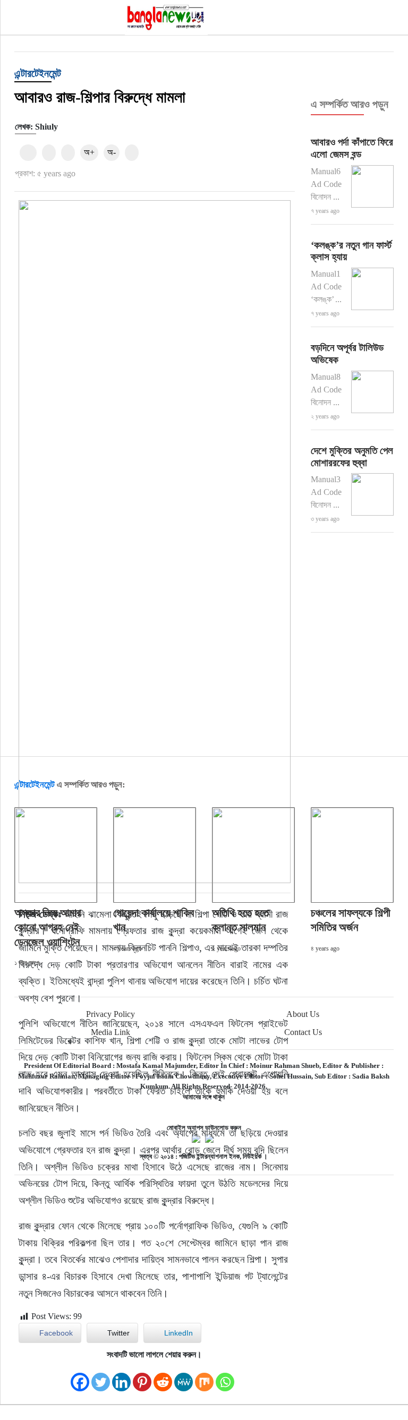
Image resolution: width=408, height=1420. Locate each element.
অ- (111, 152)
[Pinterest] (142, 1376)
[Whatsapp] (225, 1376)
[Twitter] (100, 1376)
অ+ (89, 152)
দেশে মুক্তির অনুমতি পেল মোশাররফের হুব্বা (352, 456)
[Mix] (204, 1376)
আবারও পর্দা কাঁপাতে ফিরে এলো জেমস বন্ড (352, 148)
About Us (302, 1014)
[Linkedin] (121, 1376)
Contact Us (303, 1032)
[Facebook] (80, 1376)
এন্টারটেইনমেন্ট (37, 73)
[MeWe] (183, 1376)
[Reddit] (163, 1376)
